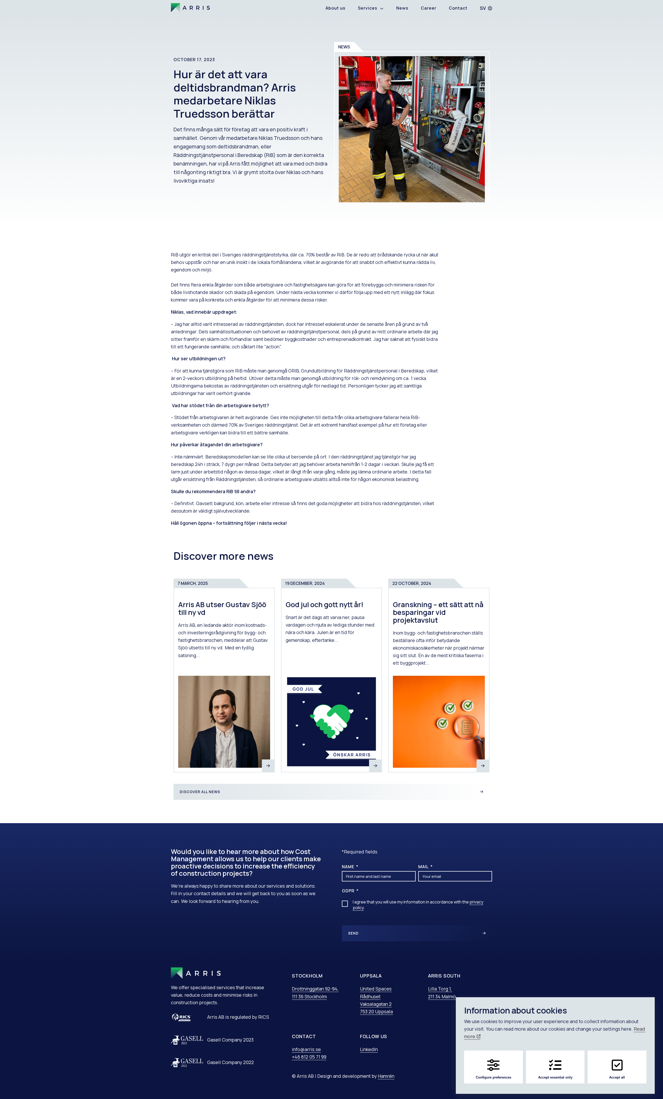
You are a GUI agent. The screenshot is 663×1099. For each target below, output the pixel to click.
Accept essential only (555, 1077)
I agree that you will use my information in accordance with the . (418, 904)
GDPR (349, 891)
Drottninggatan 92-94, (315, 989)
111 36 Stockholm (309, 996)
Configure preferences (493, 1077)
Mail (424, 867)
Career (428, 8)
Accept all (617, 1077)
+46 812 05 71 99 (309, 1057)
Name (348, 867)
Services (367, 8)
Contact (458, 8)
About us (335, 8)
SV (483, 8)
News (402, 8)
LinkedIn (369, 1049)
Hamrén (386, 1076)
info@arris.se (306, 1049)
